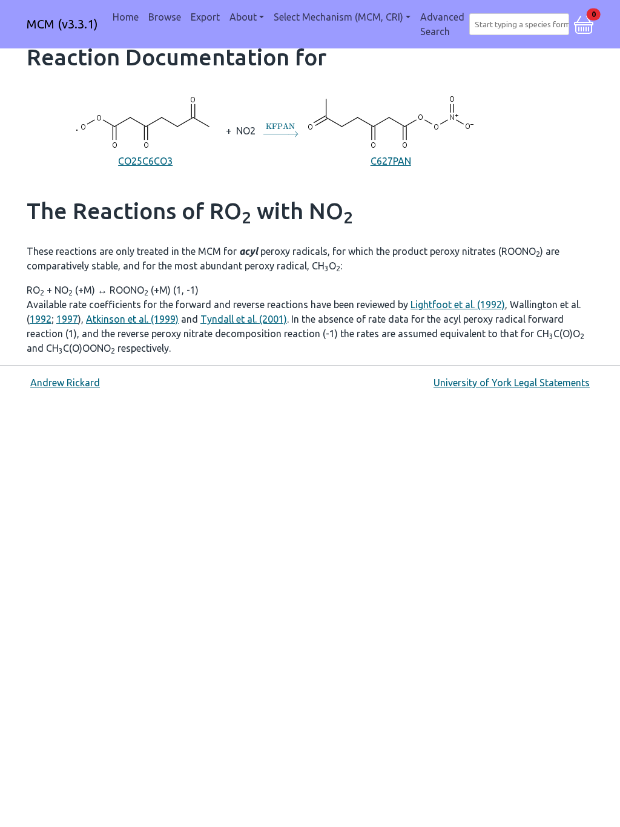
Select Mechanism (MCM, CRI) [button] (338, 17)
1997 (67, 319)
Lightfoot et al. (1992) (458, 304)
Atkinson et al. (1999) (132, 319)
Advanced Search (442, 24)
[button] (583, 23)
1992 (40, 319)
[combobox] (522, 24)
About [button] (243, 17)
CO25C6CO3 (145, 161)
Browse (164, 17)
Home (126, 17)
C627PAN (391, 161)
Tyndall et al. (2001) (243, 319)
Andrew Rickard (65, 382)
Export (205, 17)
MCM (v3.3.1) (62, 24)
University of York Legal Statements (512, 382)
